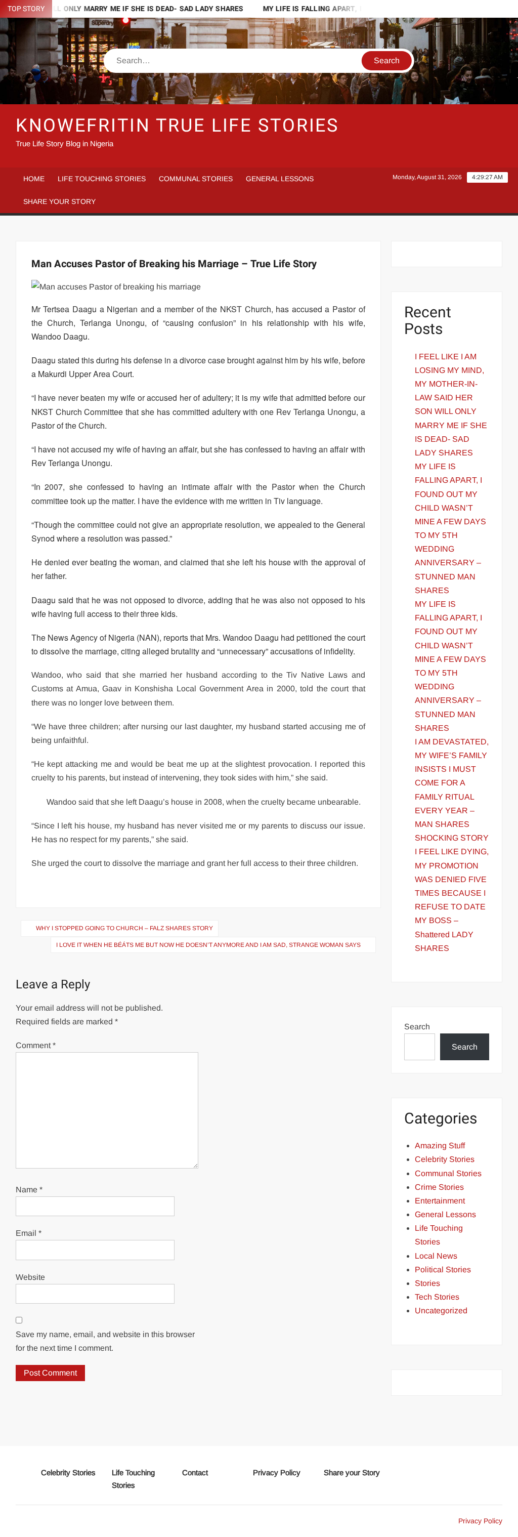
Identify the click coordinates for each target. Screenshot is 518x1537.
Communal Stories (196, 179)
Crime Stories (439, 1187)
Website (30, 1277)
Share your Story (59, 201)
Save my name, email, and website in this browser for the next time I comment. (105, 1341)
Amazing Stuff (440, 1145)
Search (417, 1026)
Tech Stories (437, 1297)
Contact (195, 1472)
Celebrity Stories (444, 1159)
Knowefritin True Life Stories (177, 125)
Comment (36, 1045)
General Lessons (280, 179)
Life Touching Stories (102, 179)
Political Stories (443, 1269)
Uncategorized (441, 1310)
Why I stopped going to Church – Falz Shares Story (124, 928)
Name (29, 1189)
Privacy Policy (276, 1472)
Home (34, 179)
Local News (436, 1256)
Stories (427, 1283)
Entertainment (440, 1200)
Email (28, 1233)
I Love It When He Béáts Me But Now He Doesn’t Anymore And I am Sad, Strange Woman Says (208, 944)
